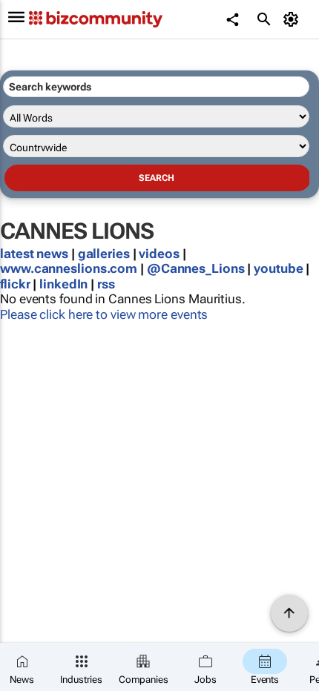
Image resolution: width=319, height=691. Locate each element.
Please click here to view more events (104, 314)
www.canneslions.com (68, 268)
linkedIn (65, 284)
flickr (15, 284)
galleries (104, 253)
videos (159, 253)
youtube (278, 268)
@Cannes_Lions (196, 268)
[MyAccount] (293, 19)
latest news (35, 253)
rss (106, 284)
